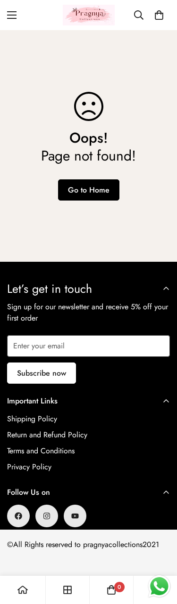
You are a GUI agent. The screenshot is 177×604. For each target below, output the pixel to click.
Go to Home (89, 190)
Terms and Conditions (41, 450)
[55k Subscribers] (75, 516)
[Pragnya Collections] (89, 15)
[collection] (67, 590)
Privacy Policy (29, 466)
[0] (159, 15)
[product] (22, 590)
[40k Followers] (46, 516)
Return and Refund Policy (47, 434)
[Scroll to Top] (160, 554)
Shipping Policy (32, 418)
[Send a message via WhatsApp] (159, 586)
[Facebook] (18, 516)
